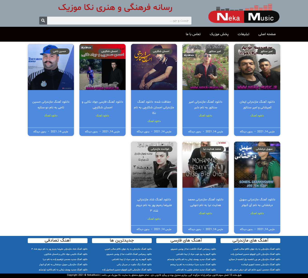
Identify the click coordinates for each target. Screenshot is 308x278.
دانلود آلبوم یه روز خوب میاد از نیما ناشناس (196, 254)
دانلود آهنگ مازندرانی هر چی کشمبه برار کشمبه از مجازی (254, 259)
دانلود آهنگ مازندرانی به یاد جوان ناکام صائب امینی (256, 249)
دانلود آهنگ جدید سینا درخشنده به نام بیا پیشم (193, 264)
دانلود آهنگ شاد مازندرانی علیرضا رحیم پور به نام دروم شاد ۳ (154, 205)
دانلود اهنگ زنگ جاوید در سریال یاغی (134, 264)
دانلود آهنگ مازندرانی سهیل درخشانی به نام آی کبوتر (63, 264)
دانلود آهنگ (257, 116)
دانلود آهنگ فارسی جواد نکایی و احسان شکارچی (65, 254)
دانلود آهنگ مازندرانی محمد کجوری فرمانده (260, 264)
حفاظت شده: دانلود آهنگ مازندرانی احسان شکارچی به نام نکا (154, 107)
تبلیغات (243, 34)
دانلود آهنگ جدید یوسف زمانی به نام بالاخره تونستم (192, 259)
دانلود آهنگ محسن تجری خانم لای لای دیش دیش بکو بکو (253, 269)
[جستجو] (43, 21)
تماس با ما (193, 34)
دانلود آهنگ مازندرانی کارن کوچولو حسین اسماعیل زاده (255, 254)
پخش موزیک (219, 34)
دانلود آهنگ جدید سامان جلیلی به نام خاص (196, 269)
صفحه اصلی (267, 34)
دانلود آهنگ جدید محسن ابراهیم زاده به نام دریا (65, 259)
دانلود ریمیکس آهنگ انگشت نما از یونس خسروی (193, 249)
